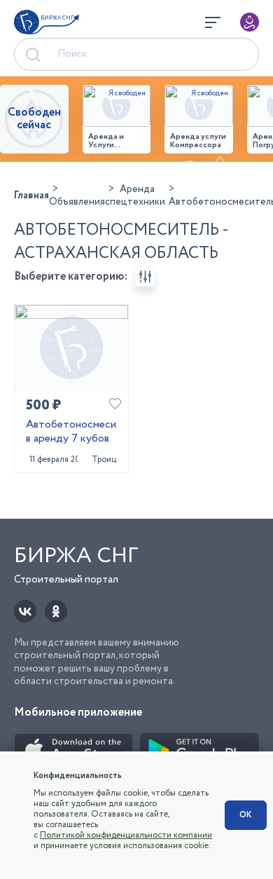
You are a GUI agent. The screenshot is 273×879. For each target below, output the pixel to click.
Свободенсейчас (34, 118)
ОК (245, 815)
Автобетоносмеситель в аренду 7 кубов (71, 432)
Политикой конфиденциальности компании (126, 835)
